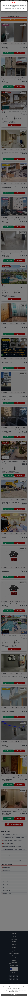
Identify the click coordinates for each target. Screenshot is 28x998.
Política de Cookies (13, 991)
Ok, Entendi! (14, 994)
